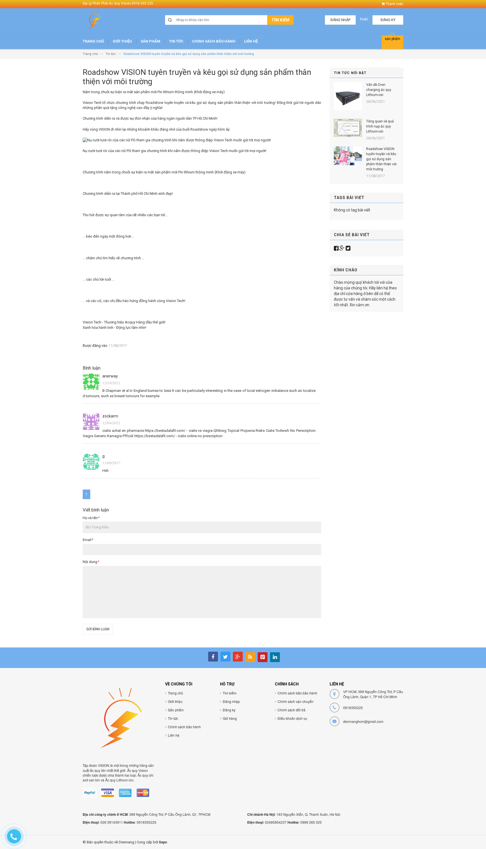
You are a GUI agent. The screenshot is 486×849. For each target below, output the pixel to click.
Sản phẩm (176, 709)
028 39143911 (111, 822)
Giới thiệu (175, 701)
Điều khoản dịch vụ (292, 718)
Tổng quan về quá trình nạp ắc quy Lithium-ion (380, 126)
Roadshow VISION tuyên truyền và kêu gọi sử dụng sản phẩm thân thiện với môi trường (381, 159)
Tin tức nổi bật (350, 73)
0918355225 (146, 822)
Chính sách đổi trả (291, 709)
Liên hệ (173, 735)
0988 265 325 (311, 822)
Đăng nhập (231, 701)
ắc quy (95, 770)
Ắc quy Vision (137, 770)
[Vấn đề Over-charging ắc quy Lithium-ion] (348, 96)
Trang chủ (175, 693)
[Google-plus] (342, 248)
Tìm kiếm (230, 693)
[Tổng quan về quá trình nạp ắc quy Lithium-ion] (348, 128)
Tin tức (173, 718)
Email (88, 540)
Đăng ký (229, 709)
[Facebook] (336, 248)
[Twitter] (348, 248)
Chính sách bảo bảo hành (297, 693)
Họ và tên (91, 518)
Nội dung (91, 562)
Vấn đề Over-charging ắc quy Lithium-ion (378, 90)
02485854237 (276, 822)
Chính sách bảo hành (184, 726)
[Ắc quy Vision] (94, 21)
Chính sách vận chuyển (296, 701)
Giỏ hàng (230, 718)
